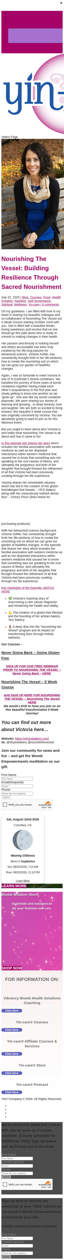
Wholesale (15, 16)
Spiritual (6, 304)
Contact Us (15, 23)
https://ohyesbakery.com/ (32, 738)
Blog (25, 297)
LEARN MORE (14, 886)
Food (46, 297)
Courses (35, 297)
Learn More (23, 880)
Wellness (20, 304)
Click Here (11, 1010)
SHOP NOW (11, 968)
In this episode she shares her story (25, 443)
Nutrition (20, 301)
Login (12, 20)
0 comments (50, 304)
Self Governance (39, 301)
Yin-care (34, 304)
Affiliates (14, 12)
